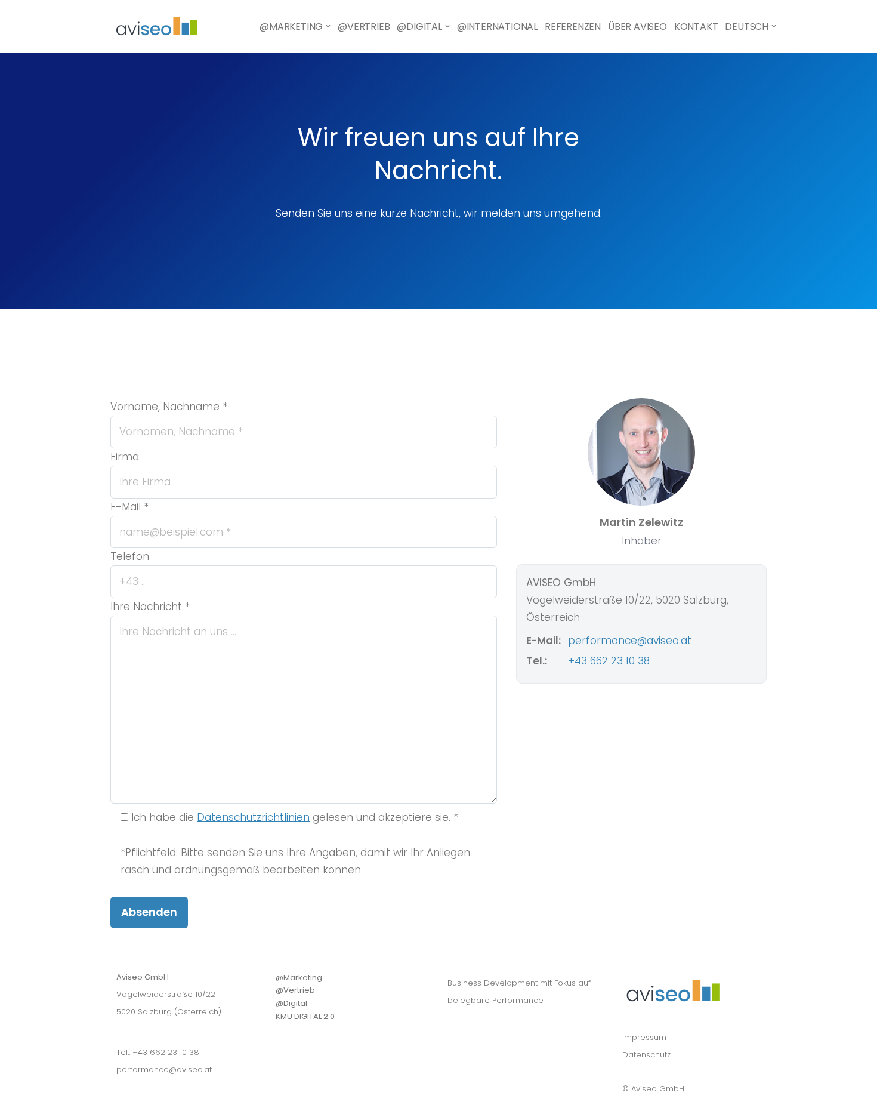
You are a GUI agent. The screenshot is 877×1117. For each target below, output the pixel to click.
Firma (124, 457)
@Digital (291, 1003)
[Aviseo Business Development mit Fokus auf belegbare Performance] (156, 26)
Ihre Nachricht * (150, 606)
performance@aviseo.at (629, 640)
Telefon (129, 556)
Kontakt (696, 26)
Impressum (644, 1037)
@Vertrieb (364, 26)
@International (497, 26)
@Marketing (299, 977)
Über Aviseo (637, 26)
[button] (328, 26)
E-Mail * (129, 507)
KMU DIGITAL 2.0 (305, 1016)
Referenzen (573, 26)
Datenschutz (646, 1054)
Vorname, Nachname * (168, 406)
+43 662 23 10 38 (609, 661)
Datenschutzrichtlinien (253, 817)
